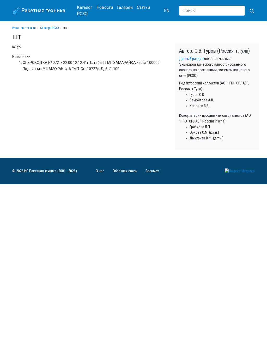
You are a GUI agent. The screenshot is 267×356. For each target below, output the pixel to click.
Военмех (152, 171)
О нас (100, 171)
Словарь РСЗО (49, 28)
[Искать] (250, 11)
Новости (104, 7)
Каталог (84, 7)
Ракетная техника (42, 10)
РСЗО (82, 13)
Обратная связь (125, 171)
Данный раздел (191, 59)
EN (166, 10)
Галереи (125, 7)
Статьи (143, 7)
